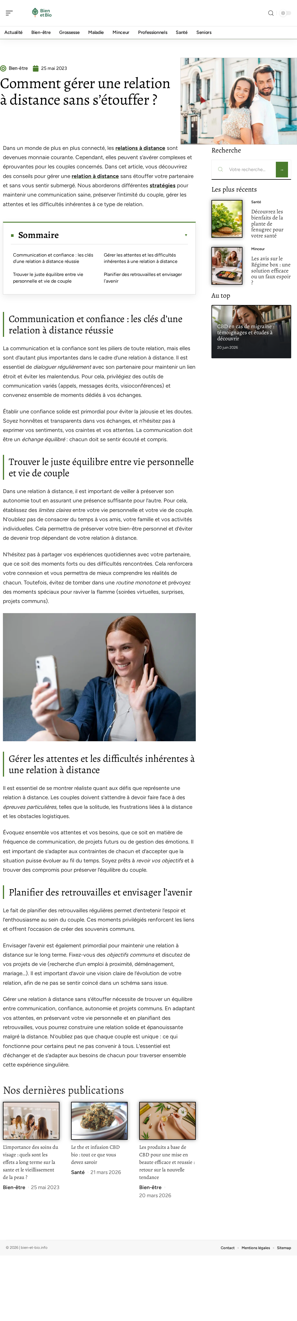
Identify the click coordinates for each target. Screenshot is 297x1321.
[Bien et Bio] (42, 13)
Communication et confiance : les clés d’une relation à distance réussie (53, 258)
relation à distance (95, 176)
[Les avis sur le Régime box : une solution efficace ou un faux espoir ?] (227, 266)
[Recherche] (271, 13)
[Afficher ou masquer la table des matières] (123, 235)
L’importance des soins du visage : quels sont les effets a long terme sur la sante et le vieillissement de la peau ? (30, 1162)
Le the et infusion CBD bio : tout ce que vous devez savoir (95, 1155)
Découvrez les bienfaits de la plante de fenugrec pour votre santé (267, 223)
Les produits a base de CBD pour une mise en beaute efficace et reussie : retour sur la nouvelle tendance (167, 1162)
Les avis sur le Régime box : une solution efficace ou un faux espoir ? (271, 270)
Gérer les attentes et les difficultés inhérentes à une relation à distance (141, 258)
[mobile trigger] (11, 13)
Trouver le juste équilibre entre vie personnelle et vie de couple (48, 278)
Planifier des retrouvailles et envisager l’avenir (143, 278)
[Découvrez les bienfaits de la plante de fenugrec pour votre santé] (227, 219)
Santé (78, 1172)
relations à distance (140, 148)
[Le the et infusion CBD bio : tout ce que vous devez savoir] (99, 1121)
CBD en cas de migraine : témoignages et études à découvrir (245, 332)
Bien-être (14, 1187)
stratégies (162, 185)
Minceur (258, 249)
